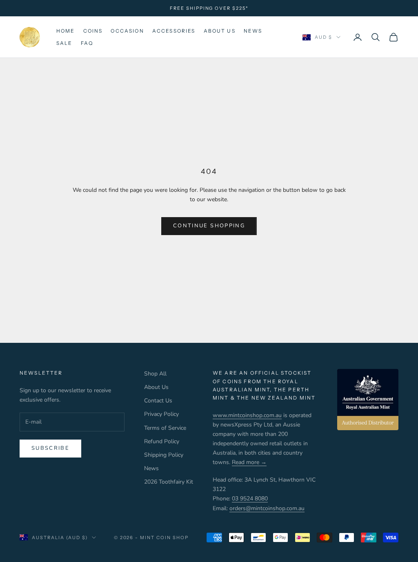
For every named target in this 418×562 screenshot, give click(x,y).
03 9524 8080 (250, 498)
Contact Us (158, 400)
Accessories (174, 31)
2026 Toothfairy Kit (168, 482)
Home (65, 31)
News (253, 31)
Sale (64, 43)
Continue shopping (209, 225)
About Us (220, 31)
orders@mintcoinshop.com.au (267, 508)
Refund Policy (161, 441)
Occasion (127, 31)
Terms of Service (165, 428)
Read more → (249, 462)
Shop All (155, 374)
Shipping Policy (163, 455)
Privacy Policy (161, 414)
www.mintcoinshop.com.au (247, 415)
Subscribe (50, 448)
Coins (93, 31)
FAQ (87, 43)
